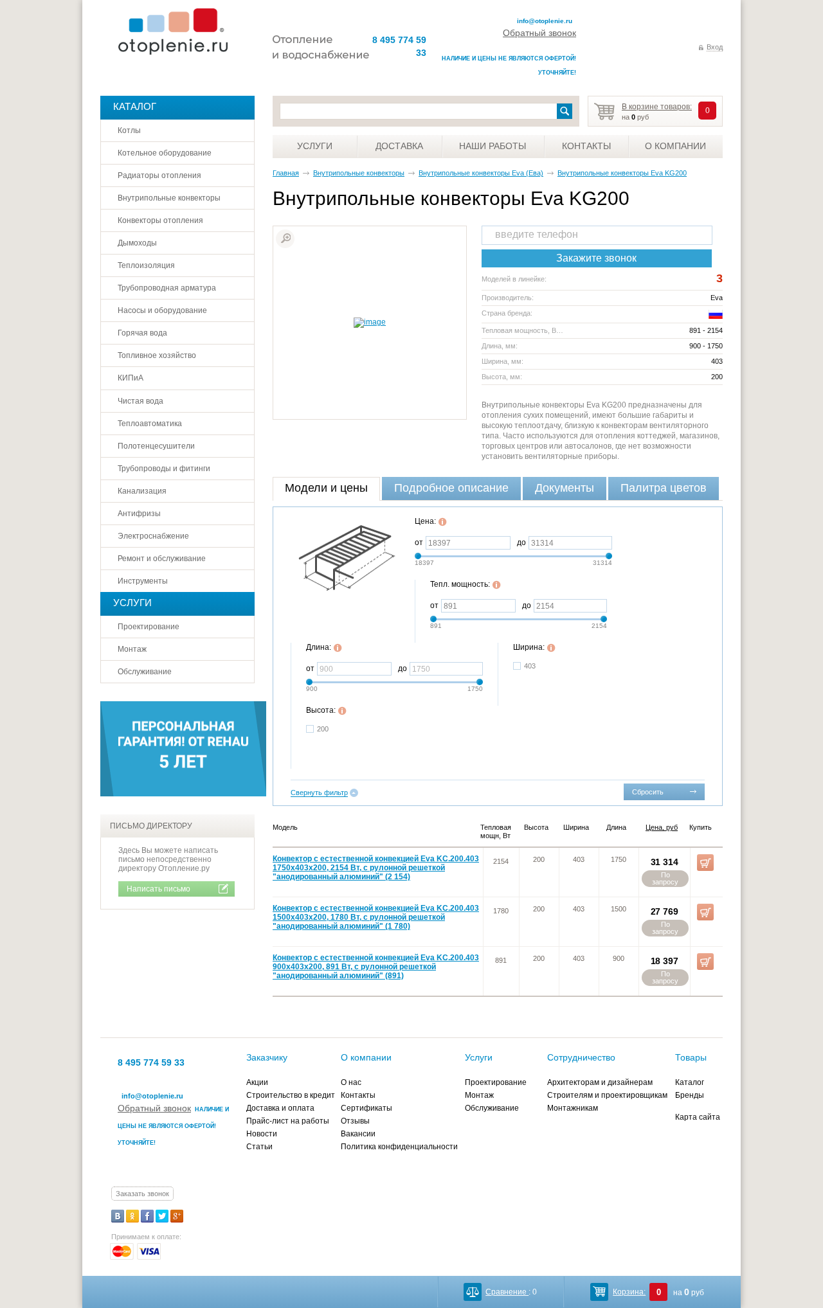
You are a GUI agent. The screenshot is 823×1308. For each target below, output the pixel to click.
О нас (351, 1082)
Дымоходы (137, 242)
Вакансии (358, 1133)
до (521, 542)
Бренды (689, 1095)
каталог (134, 106)
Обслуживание (145, 671)
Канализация (142, 491)
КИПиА (130, 377)
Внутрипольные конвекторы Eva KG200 (622, 173)
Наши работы (492, 146)
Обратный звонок (539, 33)
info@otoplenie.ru (544, 20)
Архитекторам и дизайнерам (600, 1082)
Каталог (689, 1082)
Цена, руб (662, 827)
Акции (257, 1082)
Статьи (259, 1146)
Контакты (586, 146)
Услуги (314, 146)
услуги (132, 602)
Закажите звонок (596, 258)
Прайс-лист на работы (287, 1120)
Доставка (399, 146)
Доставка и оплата (280, 1108)
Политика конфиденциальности (399, 1146)
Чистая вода (140, 401)
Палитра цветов (663, 487)
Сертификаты (366, 1108)
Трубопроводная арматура (167, 287)
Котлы (129, 130)
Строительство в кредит (290, 1095)
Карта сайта (697, 1117)
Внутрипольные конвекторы (358, 173)
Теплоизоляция (146, 265)
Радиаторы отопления (159, 175)
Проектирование (148, 626)
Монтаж (132, 649)
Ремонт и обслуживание (162, 558)
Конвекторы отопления (160, 220)
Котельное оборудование (165, 152)
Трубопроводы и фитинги (164, 468)
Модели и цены (326, 487)
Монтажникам (572, 1108)
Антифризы (139, 513)
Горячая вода (142, 332)
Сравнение (507, 1291)
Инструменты (143, 581)
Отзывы (355, 1120)
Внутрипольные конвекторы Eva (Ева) (481, 173)
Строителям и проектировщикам (607, 1095)
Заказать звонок (142, 1193)
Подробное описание (451, 487)
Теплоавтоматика (150, 423)
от (419, 542)
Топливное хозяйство (157, 355)
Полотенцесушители (156, 446)
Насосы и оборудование (162, 310)
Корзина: (629, 1291)
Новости (261, 1133)
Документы (564, 487)
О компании (675, 146)
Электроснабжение (153, 536)
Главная (286, 173)
